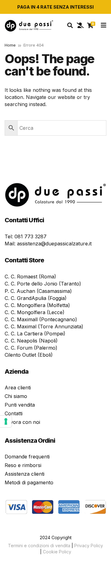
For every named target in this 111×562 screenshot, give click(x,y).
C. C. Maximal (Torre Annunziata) (44, 326)
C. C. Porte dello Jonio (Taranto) (43, 284)
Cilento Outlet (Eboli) (29, 355)
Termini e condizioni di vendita (39, 545)
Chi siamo (16, 396)
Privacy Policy (88, 545)
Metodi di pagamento (29, 482)
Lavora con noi (22, 422)
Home (10, 45)
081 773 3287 (30, 236)
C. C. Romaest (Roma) (30, 276)
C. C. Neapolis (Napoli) (31, 341)
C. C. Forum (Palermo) (31, 348)
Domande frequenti (27, 456)
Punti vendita (20, 405)
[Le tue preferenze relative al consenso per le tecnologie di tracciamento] (6, 421)
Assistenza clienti (24, 474)
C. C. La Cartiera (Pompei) (35, 333)
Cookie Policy (57, 551)
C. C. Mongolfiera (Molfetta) (37, 305)
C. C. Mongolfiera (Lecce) (34, 312)
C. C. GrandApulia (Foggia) (36, 298)
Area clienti (18, 387)
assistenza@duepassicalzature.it (54, 243)
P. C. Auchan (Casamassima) (38, 291)
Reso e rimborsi (23, 465)
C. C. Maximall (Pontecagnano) (41, 319)
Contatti (14, 413)
